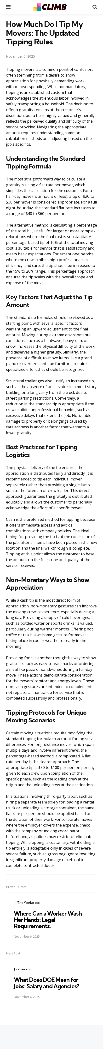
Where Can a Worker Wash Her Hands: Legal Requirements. (48, 920)
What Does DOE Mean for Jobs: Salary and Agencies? (46, 982)
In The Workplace (27, 903)
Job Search (22, 969)
